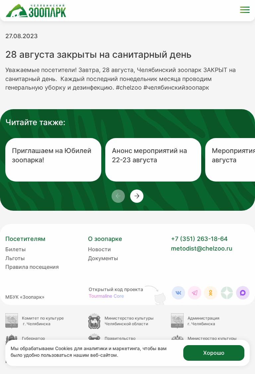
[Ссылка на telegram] (195, 293)
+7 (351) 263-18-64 (199, 238)
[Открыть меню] (245, 10)
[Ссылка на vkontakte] (178, 293)
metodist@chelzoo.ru (201, 248)
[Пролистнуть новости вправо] (136, 196)
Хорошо (213, 352)
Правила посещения (32, 266)
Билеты (15, 249)
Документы (103, 258)
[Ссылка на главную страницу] (35, 10)
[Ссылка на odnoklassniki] (210, 293)
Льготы (15, 258)
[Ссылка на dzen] (227, 293)
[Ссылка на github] (155, 295)
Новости (99, 249)
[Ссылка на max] (243, 293)
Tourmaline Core (106, 296)
